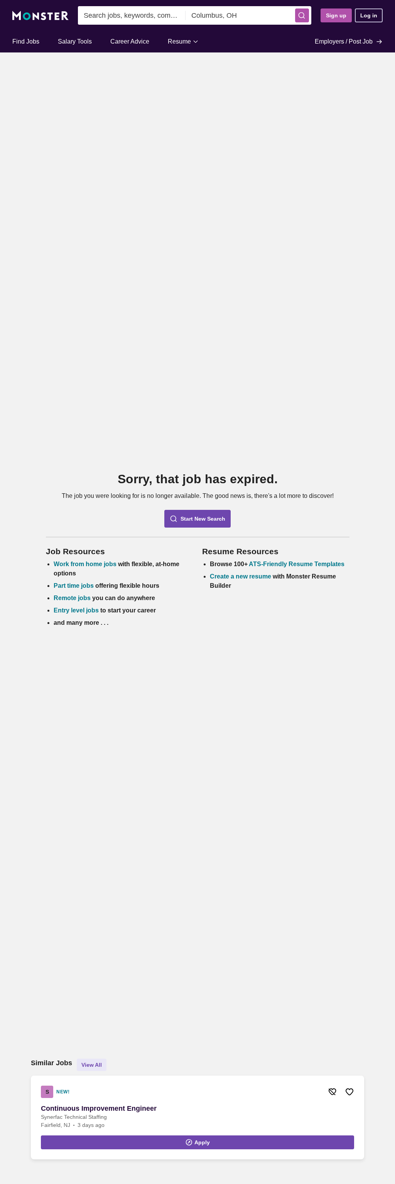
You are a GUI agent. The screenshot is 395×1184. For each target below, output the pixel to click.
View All (91, 1065)
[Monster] (40, 15)
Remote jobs (72, 598)
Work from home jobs (85, 564)
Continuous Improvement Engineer (99, 1108)
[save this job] (349, 1092)
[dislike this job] (332, 1092)
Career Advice (129, 41)
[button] (302, 15)
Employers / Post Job (344, 41)
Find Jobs (25, 41)
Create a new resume (241, 576)
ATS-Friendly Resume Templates (296, 564)
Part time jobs (74, 585)
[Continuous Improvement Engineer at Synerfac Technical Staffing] (197, 1117)
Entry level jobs (76, 610)
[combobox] (132, 15)
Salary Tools (75, 41)
